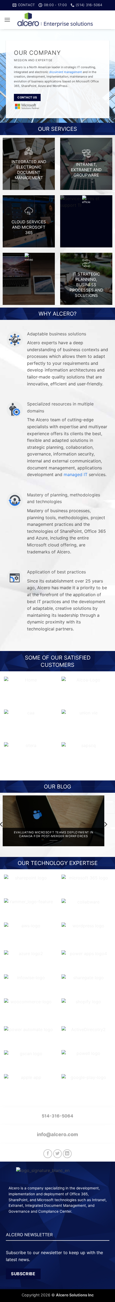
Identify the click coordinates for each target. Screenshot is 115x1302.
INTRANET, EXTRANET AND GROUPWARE (86, 170)
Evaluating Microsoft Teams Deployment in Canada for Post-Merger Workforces (53, 834)
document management (65, 72)
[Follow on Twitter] (57, 1153)
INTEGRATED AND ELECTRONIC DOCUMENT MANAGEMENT (28, 169)
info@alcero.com (57, 1134)
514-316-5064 (57, 1116)
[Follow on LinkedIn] (67, 1153)
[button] (7, 19)
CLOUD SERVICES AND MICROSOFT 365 (28, 227)
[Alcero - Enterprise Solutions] (57, 20)
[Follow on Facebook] (47, 1153)
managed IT (75, 474)
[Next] (105, 824)
